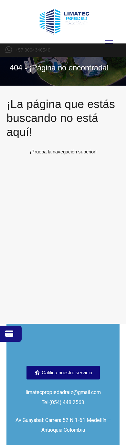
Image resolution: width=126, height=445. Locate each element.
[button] (63, 372)
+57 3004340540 (33, 50)
